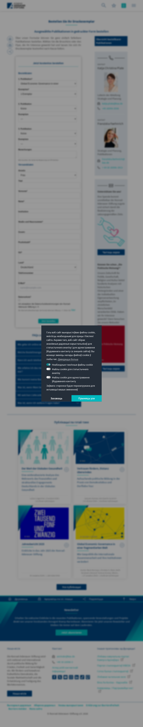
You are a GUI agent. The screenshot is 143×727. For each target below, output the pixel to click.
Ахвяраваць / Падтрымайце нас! (115, 688)
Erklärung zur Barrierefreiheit (102, 705)
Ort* (20, 252)
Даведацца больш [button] (68, 359)
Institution (23, 211)
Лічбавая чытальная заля (111, 676)
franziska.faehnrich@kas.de (113, 160)
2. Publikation (25, 104)
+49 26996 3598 (110, 108)
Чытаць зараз (111, 252)
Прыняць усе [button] (86, 398)
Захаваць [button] (56, 398)
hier (73, 310)
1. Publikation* (25, 79)
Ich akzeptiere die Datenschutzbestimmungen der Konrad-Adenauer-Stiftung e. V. (44, 305)
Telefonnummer (25, 273)
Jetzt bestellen (48, 321)
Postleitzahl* (24, 242)
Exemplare (23, 114)
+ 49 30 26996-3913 (112, 167)
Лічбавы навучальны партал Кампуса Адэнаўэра (113, 658)
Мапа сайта (35, 708)
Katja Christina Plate (110, 68)
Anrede (21, 170)
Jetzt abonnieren (71, 632)
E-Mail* (21, 283)
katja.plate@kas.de (112, 103)
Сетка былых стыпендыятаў (113, 671)
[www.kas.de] (16, 5)
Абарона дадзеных (44, 705)
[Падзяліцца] (10, 51)
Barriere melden (18, 708)
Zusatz (21, 232)
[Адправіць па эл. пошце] (10, 45)
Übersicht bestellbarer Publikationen (108, 41)
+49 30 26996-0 (64, 662)
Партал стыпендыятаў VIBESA (114, 665)
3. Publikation (25, 129)
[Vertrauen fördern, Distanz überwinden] (100, 467)
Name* (21, 201)
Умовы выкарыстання (70, 705)
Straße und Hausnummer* (30, 222)
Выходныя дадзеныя (19, 705)
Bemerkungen (25, 149)
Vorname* (22, 191)
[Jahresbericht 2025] (44, 541)
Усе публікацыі (71, 587)
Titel (20, 181)
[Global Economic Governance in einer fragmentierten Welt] (100, 541)
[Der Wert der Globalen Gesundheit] (44, 467)
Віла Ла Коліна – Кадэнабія (112, 682)
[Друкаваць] (10, 39)
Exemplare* (23, 89)
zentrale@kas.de (65, 656)
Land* (21, 262)
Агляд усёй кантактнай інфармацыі (65, 669)
